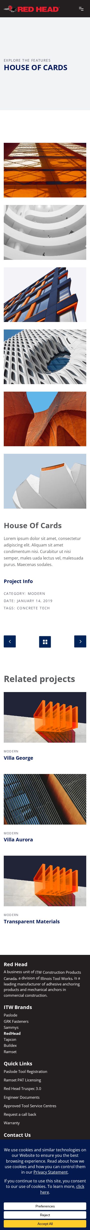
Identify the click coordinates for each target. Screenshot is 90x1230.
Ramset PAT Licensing (22, 1079)
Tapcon (10, 1039)
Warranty (12, 1122)
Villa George (18, 757)
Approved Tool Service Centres (30, 1105)
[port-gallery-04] (45, 419)
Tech (45, 608)
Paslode (10, 1015)
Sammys (11, 1027)
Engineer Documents (22, 1096)
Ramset (10, 1051)
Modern (36, 593)
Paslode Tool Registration (25, 1071)
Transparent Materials (32, 921)
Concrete (27, 608)
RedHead (12, 1033)
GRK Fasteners (16, 1021)
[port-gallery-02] (45, 232)
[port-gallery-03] (45, 294)
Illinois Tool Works (56, 978)
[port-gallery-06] (45, 481)
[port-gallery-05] (45, 356)
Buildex (10, 1045)
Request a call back (20, 1114)
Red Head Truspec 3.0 (22, 1088)
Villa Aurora (18, 839)
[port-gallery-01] (45, 170)
